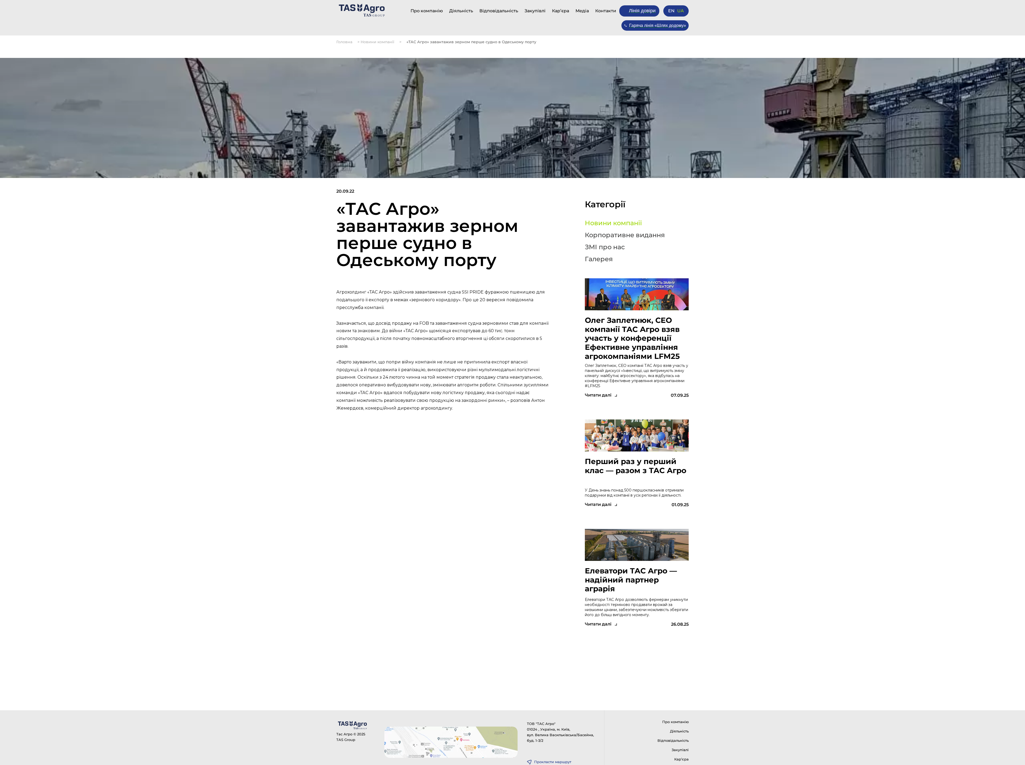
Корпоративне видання (625, 235)
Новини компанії (377, 41)
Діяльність (461, 10)
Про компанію (427, 10)
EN (671, 11)
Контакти (605, 10)
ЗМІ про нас (605, 247)
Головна (344, 41)
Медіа (582, 10)
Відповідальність (498, 10)
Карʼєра (560, 10)
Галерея (599, 259)
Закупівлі (535, 10)
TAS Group (345, 740)
